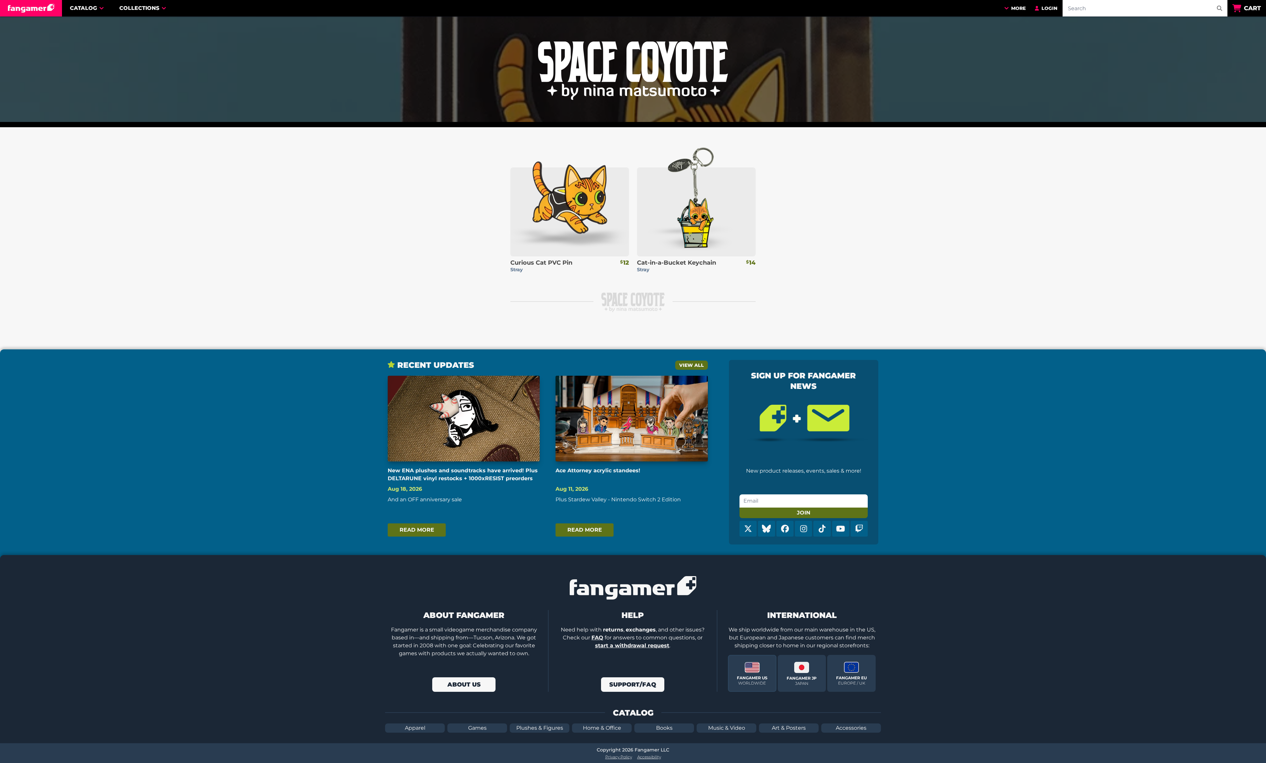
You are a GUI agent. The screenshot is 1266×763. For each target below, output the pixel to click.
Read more (417, 530)
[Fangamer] (31, 8)
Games (477, 728)
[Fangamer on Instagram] (803, 529)
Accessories (851, 728)
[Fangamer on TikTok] (821, 529)
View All (691, 365)
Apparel (415, 728)
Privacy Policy (618, 756)
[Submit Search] (1219, 8)
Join (803, 513)
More (1018, 8)
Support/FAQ (632, 684)
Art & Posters (789, 728)
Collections (139, 8)
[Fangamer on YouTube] (840, 529)
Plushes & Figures (539, 728)
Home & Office (602, 728)
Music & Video (726, 728)
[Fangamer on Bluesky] (766, 529)
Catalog (83, 8)
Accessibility (649, 756)
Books (664, 728)
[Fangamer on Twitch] (859, 529)
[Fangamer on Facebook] (785, 529)
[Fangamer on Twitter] (748, 529)
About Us (464, 684)
